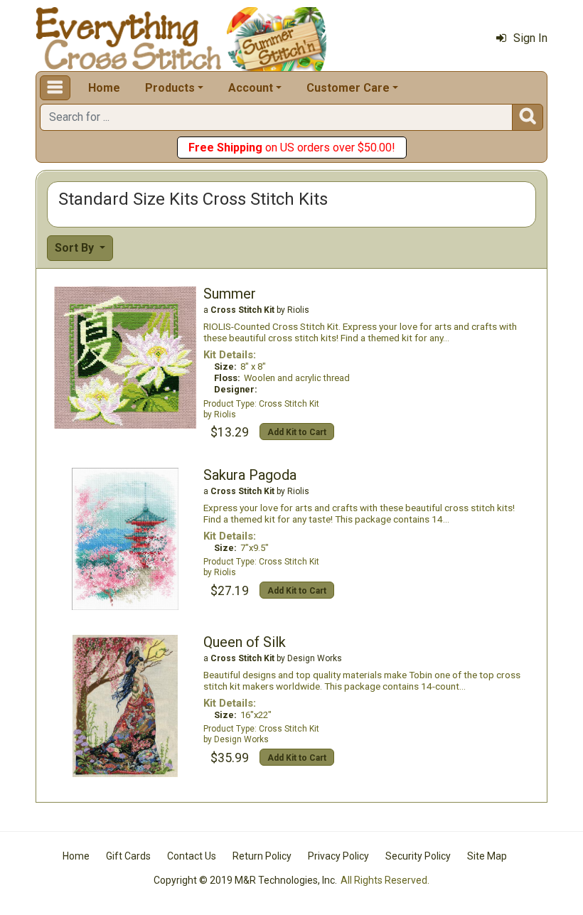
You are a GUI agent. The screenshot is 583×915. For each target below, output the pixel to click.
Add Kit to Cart (296, 432)
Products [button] (170, 88)
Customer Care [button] (348, 88)
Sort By (76, 248)
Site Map (487, 856)
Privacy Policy (338, 856)
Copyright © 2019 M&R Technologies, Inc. (245, 880)
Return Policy (262, 856)
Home (104, 88)
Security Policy (418, 856)
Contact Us (191, 856)
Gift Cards (128, 856)
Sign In (530, 38)
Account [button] (250, 88)
